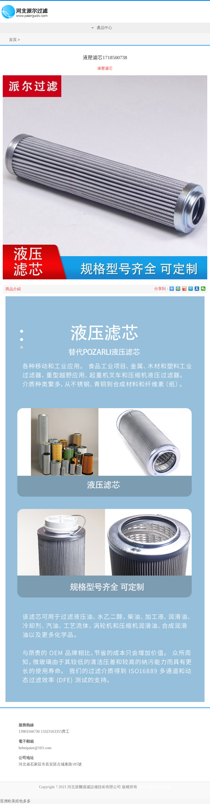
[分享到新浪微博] (184, 288)
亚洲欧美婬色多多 (15, 801)
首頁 (13, 40)
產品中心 (104, 28)
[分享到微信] (203, 288)
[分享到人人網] (197, 288)
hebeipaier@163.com (35, 748)
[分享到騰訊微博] (190, 288)
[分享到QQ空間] (178, 288)
